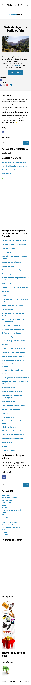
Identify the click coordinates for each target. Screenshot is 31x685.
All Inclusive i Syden (9, 337)
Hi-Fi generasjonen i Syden (11, 333)
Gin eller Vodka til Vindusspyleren (14, 162)
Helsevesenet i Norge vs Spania (13, 270)
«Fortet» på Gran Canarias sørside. (14, 166)
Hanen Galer (6, 291)
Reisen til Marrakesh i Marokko (12, 391)
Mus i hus (5, 413)
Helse (4, 505)
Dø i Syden (5, 374)
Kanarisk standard (8, 450)
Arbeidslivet (6, 495)
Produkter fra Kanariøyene (15, 23)
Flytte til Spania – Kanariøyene (12, 370)
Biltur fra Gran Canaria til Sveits (13, 360)
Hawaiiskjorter (7, 442)
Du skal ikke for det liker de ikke (13, 356)
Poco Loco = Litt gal (9, 401)
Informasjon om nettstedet (11, 510)
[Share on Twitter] (4, 85)
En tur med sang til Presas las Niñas (14, 348)
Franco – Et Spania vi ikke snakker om (15, 287)
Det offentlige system (9, 498)
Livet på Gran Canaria (9, 522)
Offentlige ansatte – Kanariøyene (13, 431)
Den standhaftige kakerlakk (11, 409)
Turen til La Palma (8, 417)
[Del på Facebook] (1, 85)
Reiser (4, 530)
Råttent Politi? (7, 174)
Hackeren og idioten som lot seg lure (15, 274)
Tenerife (5, 532)
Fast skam (5, 295)
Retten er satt (6, 284)
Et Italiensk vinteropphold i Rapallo (14, 352)
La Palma (5, 517)
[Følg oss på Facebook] (1, 80)
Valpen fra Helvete (8, 388)
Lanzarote (5, 520)
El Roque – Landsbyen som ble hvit (14, 405)
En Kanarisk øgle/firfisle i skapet (13, 341)
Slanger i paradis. (8, 266)
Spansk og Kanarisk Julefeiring (13, 329)
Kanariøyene (17, 65)
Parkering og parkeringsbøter (12, 438)
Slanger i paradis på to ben (11, 262)
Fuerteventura (7, 500)
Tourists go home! (8, 170)
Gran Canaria (19, 57)
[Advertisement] (10, 567)
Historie (4, 507)
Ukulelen (5, 446)
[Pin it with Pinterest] (7, 85)
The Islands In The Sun (15, 5)
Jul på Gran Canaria (9, 427)
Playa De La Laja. (7, 309)
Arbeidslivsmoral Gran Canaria (13, 435)
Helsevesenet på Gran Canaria (12, 305)
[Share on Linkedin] (11, 85)
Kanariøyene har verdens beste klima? (15, 378)
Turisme (5, 535)
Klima (4, 512)
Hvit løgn (5, 344)
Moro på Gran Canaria (9, 525)
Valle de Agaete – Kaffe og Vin (15, 28)
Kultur (4, 515)
